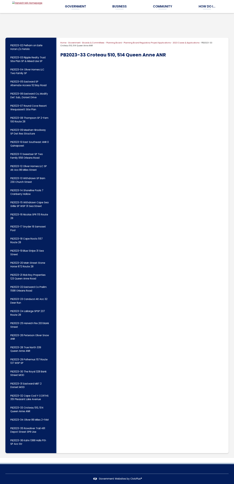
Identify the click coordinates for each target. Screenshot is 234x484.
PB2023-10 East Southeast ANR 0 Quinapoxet (29, 143)
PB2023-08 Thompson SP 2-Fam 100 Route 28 (29, 119)
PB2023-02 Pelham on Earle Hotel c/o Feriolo (26, 47)
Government (74, 42)
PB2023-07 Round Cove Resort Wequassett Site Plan (28, 107)
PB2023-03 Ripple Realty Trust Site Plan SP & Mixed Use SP (28, 59)
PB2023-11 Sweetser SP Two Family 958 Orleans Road (26, 155)
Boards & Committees (93, 42)
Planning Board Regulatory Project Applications (147, 42)
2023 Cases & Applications (185, 42)
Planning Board (114, 42)
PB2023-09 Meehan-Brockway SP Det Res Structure (28, 131)
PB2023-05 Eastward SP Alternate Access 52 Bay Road (28, 83)
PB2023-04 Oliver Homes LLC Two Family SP (27, 71)
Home (63, 42)
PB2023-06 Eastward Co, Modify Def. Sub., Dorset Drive (29, 95)
